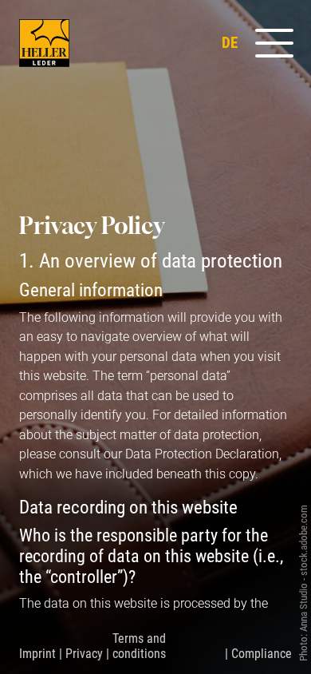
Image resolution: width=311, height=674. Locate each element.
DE (230, 43)
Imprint (37, 653)
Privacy (84, 653)
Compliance (261, 653)
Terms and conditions (139, 646)
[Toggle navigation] (268, 43)
